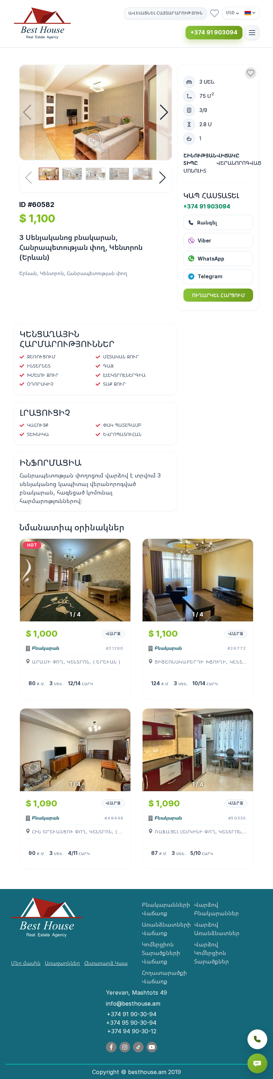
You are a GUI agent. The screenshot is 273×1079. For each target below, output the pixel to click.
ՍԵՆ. (59, 684)
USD (230, 12)
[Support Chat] (257, 1063)
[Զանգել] (257, 1039)
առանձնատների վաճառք (162, 929)
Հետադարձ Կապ (106, 963)
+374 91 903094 (214, 32)
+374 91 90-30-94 (131, 1014)
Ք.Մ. (41, 684)
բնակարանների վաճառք (162, 909)
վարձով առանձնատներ (215, 929)
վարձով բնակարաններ (215, 909)
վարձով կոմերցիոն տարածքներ (211, 953)
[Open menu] (252, 32)
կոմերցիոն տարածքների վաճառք (161, 953)
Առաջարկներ (62, 963)
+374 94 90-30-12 (131, 1031)
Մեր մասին (26, 963)
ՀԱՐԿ (87, 684)
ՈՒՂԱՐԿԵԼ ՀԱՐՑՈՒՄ (218, 295)
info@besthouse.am (133, 1003)
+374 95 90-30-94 (131, 1022)
